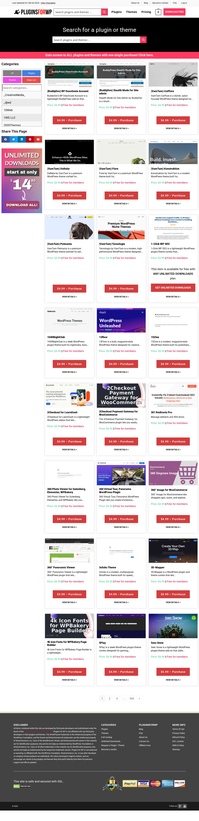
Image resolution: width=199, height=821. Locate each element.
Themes (12, 80)
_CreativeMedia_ (14, 95)
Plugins (31, 73)
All (12, 73)
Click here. (146, 55)
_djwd (7, 102)
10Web (8, 110)
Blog (146, 3)
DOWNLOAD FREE (174, 11)
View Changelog (48, 3)
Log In (184, 3)
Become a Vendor (160, 3)
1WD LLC (9, 117)
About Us (135, 3)
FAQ (175, 3)
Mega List (31, 80)
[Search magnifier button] (104, 12)
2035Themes (12, 125)
